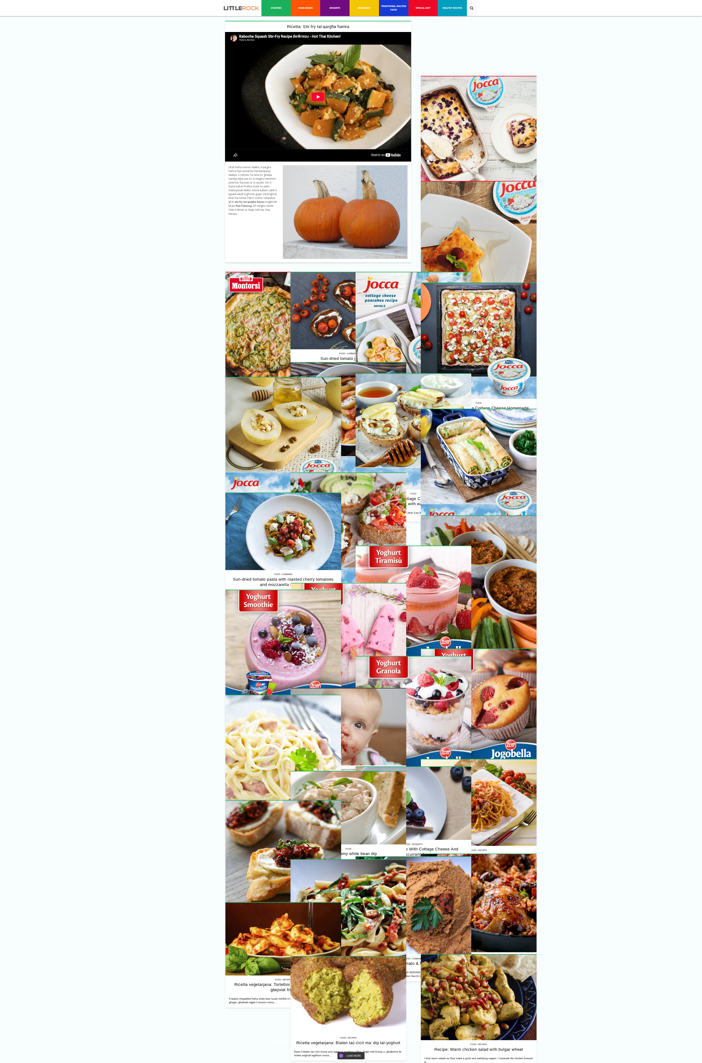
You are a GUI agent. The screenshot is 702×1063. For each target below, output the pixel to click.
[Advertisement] (283, 294)
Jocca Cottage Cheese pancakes (408, 702)
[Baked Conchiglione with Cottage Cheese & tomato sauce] (408, 788)
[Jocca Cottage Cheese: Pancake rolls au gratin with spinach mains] (283, 972)
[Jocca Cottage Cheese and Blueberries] (408, 330)
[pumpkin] (345, 212)
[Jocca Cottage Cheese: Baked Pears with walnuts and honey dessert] (408, 946)
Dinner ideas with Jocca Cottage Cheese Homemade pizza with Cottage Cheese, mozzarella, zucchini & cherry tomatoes (283, 723)
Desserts (412, 1008)
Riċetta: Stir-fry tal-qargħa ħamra (318, 26)
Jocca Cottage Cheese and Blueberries (408, 397)
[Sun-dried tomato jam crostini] (283, 518)
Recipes (412, 392)
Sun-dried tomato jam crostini (283, 566)
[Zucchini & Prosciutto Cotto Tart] (408, 483)
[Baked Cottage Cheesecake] (283, 385)
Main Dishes (287, 1035)
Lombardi (287, 561)
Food (403, 392)
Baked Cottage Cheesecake (283, 452)
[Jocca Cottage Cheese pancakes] (408, 635)
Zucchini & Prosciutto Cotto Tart (408, 550)
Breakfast (412, 697)
